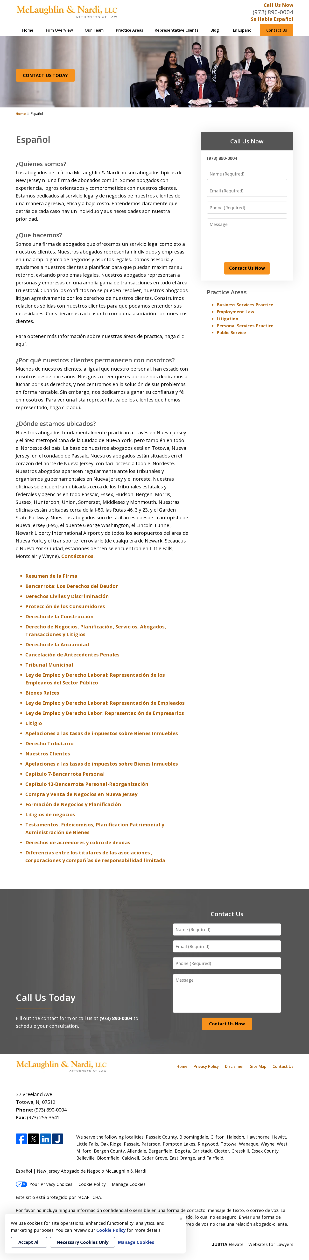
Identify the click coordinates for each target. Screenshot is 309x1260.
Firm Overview (59, 30)
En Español (243, 30)
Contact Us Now (247, 268)
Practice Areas (129, 30)
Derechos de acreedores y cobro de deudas (77, 842)
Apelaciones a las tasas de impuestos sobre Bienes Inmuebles (101, 733)
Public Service (231, 332)
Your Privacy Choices (51, 1184)
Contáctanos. (78, 556)
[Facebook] (21, 1139)
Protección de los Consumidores (65, 606)
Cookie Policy (92, 1184)
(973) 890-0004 (273, 12)
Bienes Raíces (42, 693)
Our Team (94, 30)
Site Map (258, 1066)
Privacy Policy (206, 1066)
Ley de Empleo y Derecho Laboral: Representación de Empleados (105, 703)
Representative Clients (176, 30)
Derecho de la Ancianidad (57, 644)
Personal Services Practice (245, 326)
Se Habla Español (272, 19)
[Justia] (57, 1139)
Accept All (29, 1242)
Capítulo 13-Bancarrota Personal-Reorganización (86, 784)
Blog (215, 30)
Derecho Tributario (49, 743)
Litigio (33, 723)
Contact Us (276, 30)
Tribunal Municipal (49, 665)
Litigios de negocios (50, 814)
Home (27, 30)
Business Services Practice (245, 305)
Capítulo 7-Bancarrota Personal (65, 774)
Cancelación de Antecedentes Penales (72, 654)
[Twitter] (33, 1139)
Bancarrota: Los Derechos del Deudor (71, 586)
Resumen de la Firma (51, 576)
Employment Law (235, 312)
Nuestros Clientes (47, 753)
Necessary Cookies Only (82, 1242)
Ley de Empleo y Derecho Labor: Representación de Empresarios (104, 713)
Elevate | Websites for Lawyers (252, 1244)
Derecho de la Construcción (59, 616)
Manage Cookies (129, 1184)
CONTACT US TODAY (45, 75)
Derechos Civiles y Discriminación (67, 596)
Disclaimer (234, 1066)
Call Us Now (278, 5)
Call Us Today (45, 997)
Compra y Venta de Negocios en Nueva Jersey (81, 794)
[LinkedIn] (45, 1139)
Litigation (227, 319)
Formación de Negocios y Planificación (73, 804)
